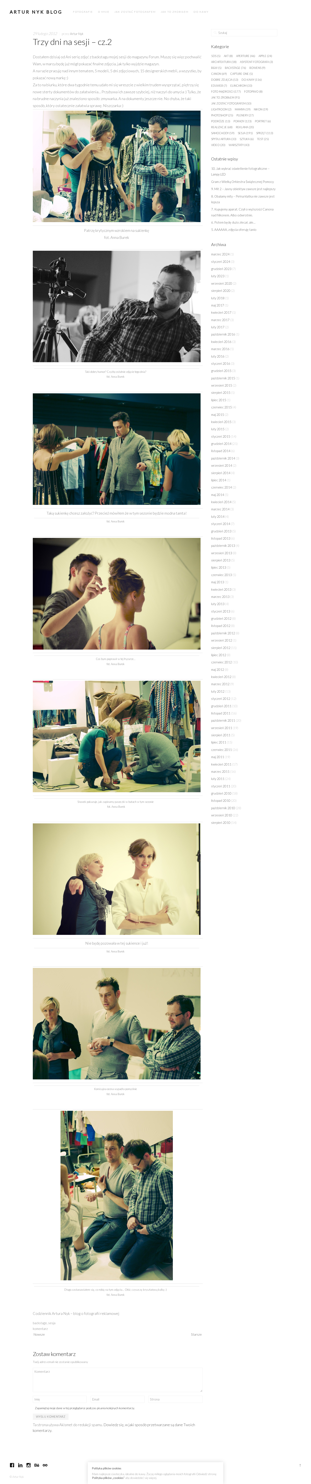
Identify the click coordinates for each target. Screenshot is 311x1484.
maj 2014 (217, 495)
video (218, 145)
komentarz (40, 1329)
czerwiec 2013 (221, 575)
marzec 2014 (220, 509)
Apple (265, 56)
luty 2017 (217, 327)
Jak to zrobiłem (225, 97)
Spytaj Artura (223, 139)
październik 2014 (223, 458)
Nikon (261, 109)
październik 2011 (223, 720)
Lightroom (221, 109)
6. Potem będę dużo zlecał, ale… (233, 222)
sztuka (247, 139)
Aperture (245, 56)
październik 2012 (223, 633)
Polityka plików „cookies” (108, 1478)
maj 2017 (217, 305)
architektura (224, 62)
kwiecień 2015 (221, 422)
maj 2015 (217, 414)
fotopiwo (253, 91)
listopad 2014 (220, 451)
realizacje (222, 127)
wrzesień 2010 (221, 815)
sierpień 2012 (220, 648)
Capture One (241, 73)
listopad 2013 (220, 538)
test (263, 139)
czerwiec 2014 (221, 487)
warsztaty (239, 145)
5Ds (215, 56)
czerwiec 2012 (221, 662)
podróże (220, 121)
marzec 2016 (220, 349)
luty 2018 (217, 298)
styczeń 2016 (220, 363)
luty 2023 (217, 276)
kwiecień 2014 (221, 502)
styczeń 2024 (220, 261)
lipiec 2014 (218, 480)
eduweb (219, 85)
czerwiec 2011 (221, 750)
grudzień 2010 (221, 793)
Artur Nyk (76, 34)
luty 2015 (217, 429)
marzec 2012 (220, 684)
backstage (40, 1323)
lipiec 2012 (218, 655)
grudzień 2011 (221, 706)
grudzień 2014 (221, 443)
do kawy (252, 79)
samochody (222, 133)
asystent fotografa (256, 62)
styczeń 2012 (220, 698)
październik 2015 (223, 378)
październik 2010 (223, 808)
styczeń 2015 (220, 436)
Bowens (257, 68)
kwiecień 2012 (221, 677)
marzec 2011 (220, 771)
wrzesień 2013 (221, 553)
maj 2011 (217, 757)
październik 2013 (223, 545)
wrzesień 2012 (221, 640)
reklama (245, 127)
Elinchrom (241, 85)
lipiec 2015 (218, 400)
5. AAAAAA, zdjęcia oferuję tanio (233, 229)
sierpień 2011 (220, 735)
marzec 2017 (220, 320)
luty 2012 (217, 691)
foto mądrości (226, 91)
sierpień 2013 (220, 560)
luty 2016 (217, 356)
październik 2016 (223, 334)
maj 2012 (217, 669)
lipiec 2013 (218, 567)
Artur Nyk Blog (36, 12)
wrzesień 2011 (221, 728)
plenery (245, 115)
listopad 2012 (220, 626)
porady (243, 121)
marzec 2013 (220, 597)
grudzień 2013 (221, 531)
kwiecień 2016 (221, 342)
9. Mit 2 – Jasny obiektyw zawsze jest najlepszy (243, 189)
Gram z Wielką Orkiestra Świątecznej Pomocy (242, 182)
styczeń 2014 (220, 524)
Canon (219, 73)
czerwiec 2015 (221, 407)
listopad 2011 (220, 713)
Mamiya (242, 109)
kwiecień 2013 (221, 589)
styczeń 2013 (220, 611)
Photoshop (222, 115)
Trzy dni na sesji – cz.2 (72, 42)
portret (263, 121)
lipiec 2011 (218, 742)
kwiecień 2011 (221, 764)
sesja (51, 1323)
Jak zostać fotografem (231, 103)
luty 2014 (217, 516)
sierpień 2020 (220, 290)
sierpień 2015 (220, 392)
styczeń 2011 (220, 786)
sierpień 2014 (220, 473)
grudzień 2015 (221, 371)
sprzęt (264, 133)
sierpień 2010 (220, 822)
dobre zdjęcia (224, 79)
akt (228, 56)
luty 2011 (217, 779)
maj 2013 (217, 582)
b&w (216, 68)
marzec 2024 (220, 254)
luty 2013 (217, 604)
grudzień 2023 (221, 269)
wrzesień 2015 (221, 385)
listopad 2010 (220, 800)
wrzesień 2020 (221, 283)
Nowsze (39, 1334)
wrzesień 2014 (221, 465)
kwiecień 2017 (221, 312)
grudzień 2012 (221, 618)
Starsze (196, 1334)
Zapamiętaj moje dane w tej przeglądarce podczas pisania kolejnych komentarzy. (85, 1408)
